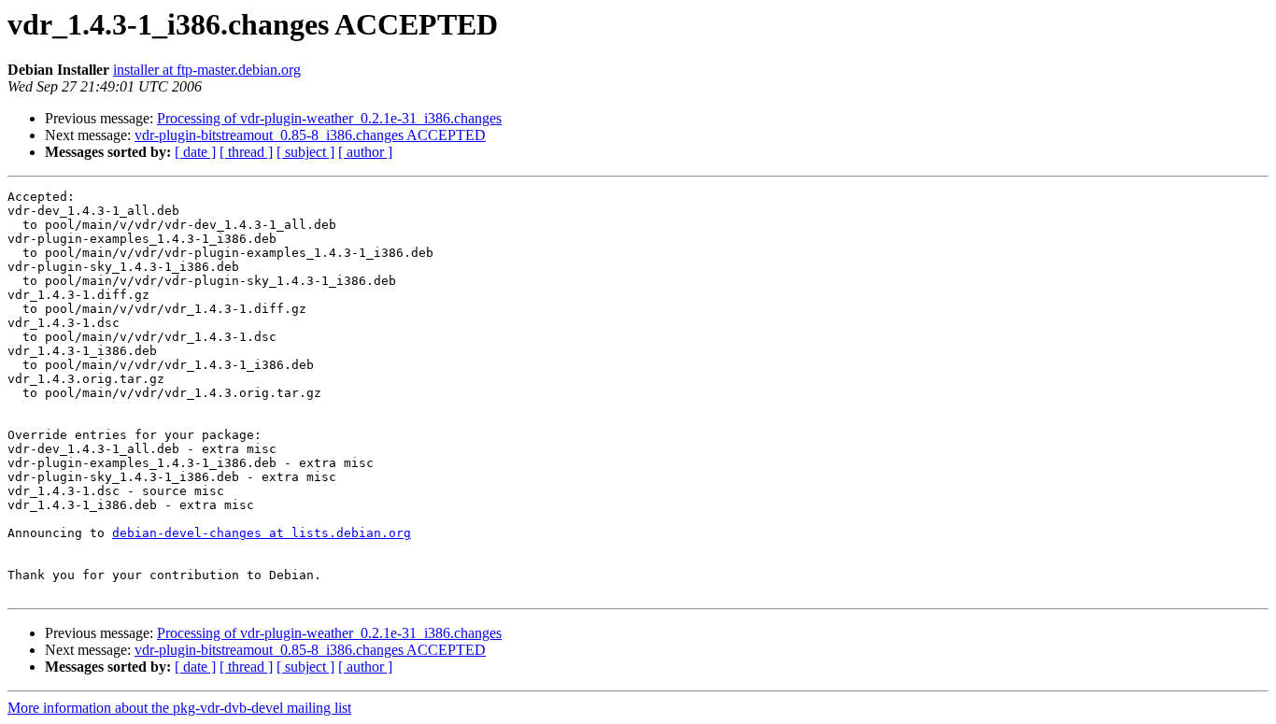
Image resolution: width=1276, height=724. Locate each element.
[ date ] (195, 152)
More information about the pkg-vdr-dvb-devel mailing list (179, 708)
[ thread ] (246, 152)
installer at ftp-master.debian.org (207, 70)
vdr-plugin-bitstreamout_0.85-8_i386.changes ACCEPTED (310, 135)
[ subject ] (305, 152)
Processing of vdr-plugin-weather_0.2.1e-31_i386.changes (329, 118)
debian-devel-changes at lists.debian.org (261, 533)
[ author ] (365, 152)
